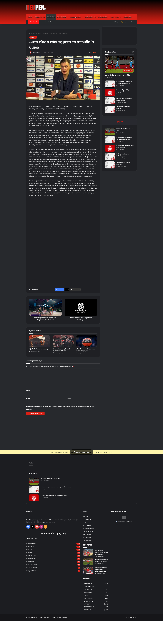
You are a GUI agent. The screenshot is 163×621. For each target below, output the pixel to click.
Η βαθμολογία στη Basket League (39, 349)
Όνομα (28, 390)
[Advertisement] (100, 6)
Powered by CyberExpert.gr (59, 617)
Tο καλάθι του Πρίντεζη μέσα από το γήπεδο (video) (101, 552)
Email (28, 398)
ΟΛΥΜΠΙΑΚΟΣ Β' (32, 568)
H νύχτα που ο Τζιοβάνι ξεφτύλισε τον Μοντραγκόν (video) (101, 569)
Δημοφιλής (119, 122)
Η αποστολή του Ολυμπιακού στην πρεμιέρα (53, 22)
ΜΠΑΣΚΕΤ (50, 17)
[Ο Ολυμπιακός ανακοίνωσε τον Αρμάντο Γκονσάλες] (110, 84)
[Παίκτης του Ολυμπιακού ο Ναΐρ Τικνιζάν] (110, 100)
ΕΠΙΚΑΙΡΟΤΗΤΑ (32, 565)
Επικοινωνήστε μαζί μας (53, 533)
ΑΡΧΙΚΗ (30, 17)
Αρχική (32, 33)
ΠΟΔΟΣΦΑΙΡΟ (39, 17)
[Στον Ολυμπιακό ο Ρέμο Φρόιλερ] (110, 109)
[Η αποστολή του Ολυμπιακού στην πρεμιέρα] (110, 92)
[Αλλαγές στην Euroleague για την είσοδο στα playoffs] (86, 341)
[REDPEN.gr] (36, 7)
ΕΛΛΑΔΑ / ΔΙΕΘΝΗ (75, 17)
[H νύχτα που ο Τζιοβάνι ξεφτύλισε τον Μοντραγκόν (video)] (88, 570)
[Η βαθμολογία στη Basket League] (39, 341)
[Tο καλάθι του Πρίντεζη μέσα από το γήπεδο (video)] (88, 552)
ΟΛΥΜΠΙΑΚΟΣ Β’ (90, 17)
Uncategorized (31, 543)
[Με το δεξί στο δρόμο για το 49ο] (110, 131)
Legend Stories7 (32, 571)
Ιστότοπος (68, 398)
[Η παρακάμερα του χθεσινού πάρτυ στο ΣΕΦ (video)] (63, 341)
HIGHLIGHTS (127, 17)
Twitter (31, 463)
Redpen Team (36, 52)
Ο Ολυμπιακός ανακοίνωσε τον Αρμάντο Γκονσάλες (55, 487)
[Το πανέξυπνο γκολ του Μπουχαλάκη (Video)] (88, 561)
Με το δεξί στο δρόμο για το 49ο (117, 75)
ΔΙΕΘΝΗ (29, 552)
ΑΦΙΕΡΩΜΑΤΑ (102, 17)
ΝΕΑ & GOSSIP (115, 17)
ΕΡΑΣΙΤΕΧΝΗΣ (61, 17)
